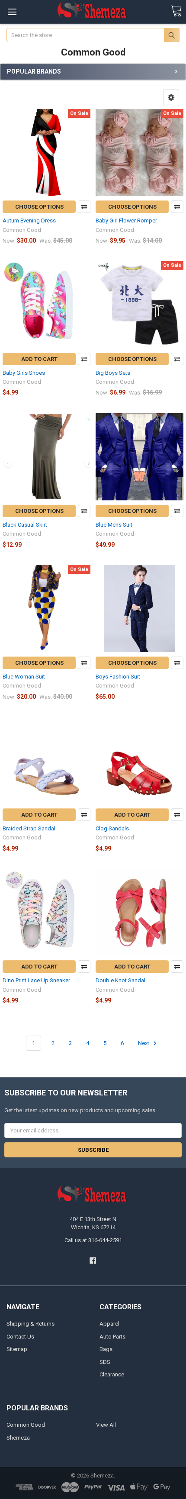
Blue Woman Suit (24, 676)
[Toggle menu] (12, 12)
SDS (104, 1362)
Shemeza (18, 1437)
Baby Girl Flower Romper (126, 220)
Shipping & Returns (30, 1323)
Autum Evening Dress (29, 220)
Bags (105, 1349)
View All (106, 1425)
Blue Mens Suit (114, 524)
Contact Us (20, 1336)
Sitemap (16, 1349)
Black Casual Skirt (25, 524)
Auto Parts (112, 1336)
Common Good (25, 1425)
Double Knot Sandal (120, 980)
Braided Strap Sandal (29, 828)
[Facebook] (93, 1260)
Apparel (109, 1323)
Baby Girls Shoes (24, 373)
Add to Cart (39, 359)
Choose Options (39, 207)
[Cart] (176, 11)
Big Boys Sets (113, 373)
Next (144, 1043)
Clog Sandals (112, 828)
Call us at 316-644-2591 (93, 1240)
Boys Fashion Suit (118, 676)
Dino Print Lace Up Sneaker (36, 980)
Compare (84, 206)
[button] (171, 97)
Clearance (111, 1374)
